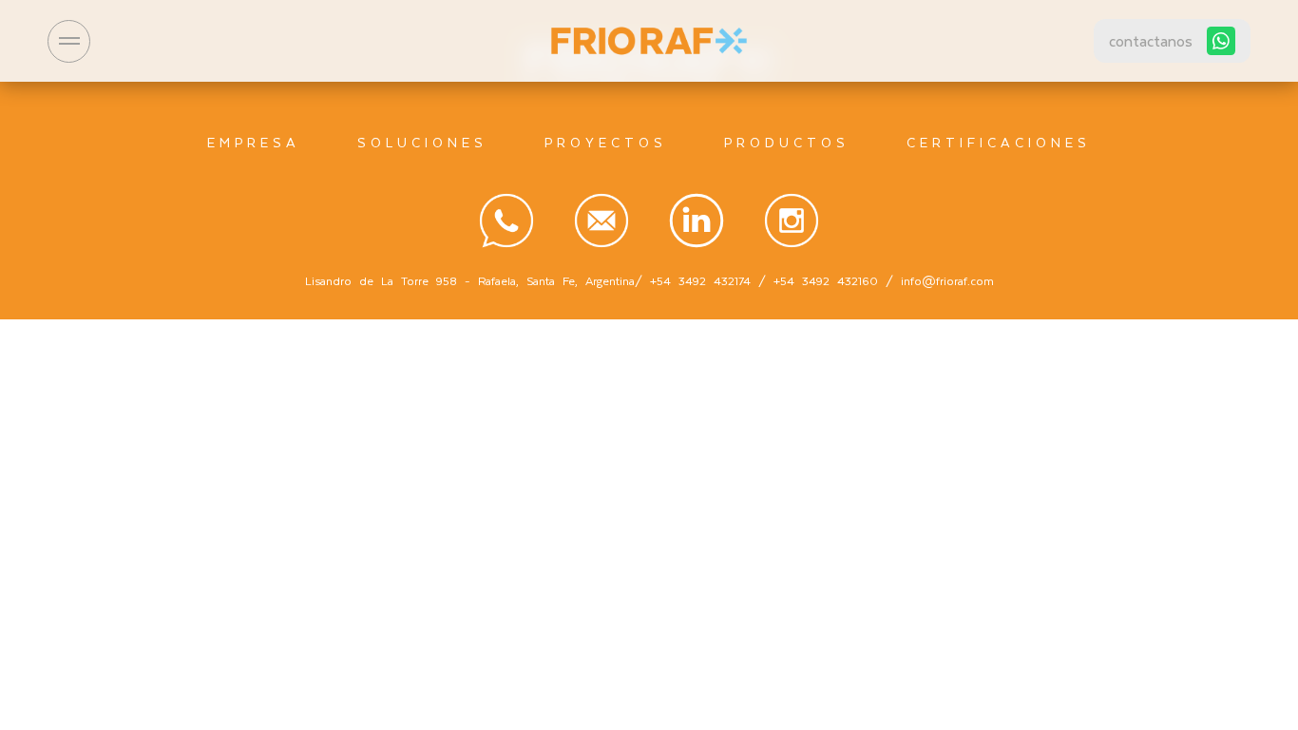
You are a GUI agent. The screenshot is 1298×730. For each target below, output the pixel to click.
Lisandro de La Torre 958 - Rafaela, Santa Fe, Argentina (470, 280)
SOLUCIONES (422, 142)
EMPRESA (253, 142)
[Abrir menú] (69, 41)
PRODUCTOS (786, 142)
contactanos (1151, 40)
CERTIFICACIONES (999, 142)
